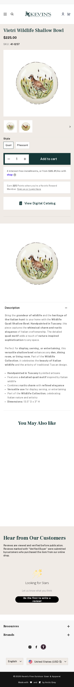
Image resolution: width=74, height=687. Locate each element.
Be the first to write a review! (37, 599)
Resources (11, 626)
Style (6, 138)
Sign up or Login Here (29, 189)
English (12, 661)
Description (12, 307)
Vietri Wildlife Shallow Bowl (19, 474)
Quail (9, 145)
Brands (8, 635)
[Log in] (63, 14)
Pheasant (22, 145)
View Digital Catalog (40, 203)
